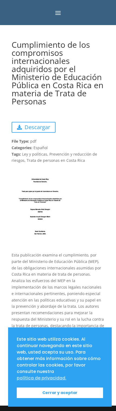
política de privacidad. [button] (41, 378)
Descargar (37, 127)
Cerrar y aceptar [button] (59, 392)
